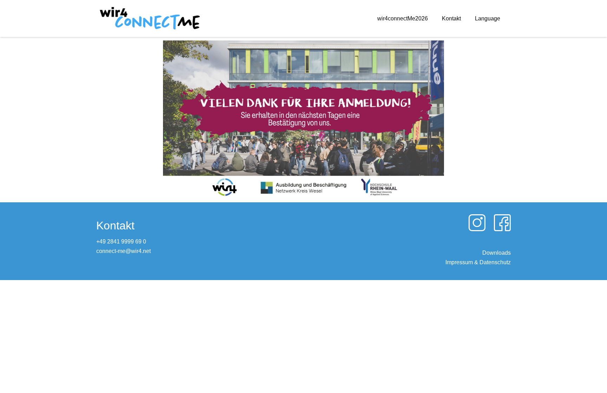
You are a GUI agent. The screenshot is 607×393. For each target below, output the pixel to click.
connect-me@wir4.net (123, 251)
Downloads (496, 253)
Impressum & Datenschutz (478, 262)
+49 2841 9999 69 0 (121, 242)
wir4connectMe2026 (402, 18)
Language (487, 18)
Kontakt (451, 18)
